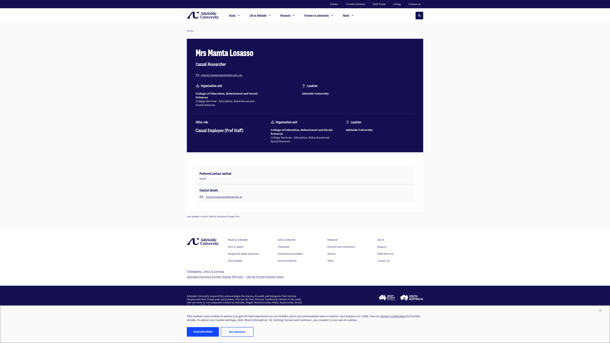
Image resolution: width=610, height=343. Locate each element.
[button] (600, 311)
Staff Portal (379, 4)
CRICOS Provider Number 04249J (265, 277)
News (330, 260)
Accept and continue (202, 331)
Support (382, 246)
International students (290, 253)
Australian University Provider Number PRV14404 (215, 277)
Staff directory (385, 253)
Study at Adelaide (238, 240)
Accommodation (287, 260)
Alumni (331, 253)
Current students (355, 4)
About (380, 240)
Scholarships (235, 260)
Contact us (414, 4)
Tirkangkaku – (205, 271)
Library (334, 4)
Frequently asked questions (243, 253)
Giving (397, 4)
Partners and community (341, 246)
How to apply (236, 246)
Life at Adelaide (286, 240)
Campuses (283, 246)
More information (237, 332)
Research (332, 240)
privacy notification (393, 316)
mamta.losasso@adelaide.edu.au (221, 75)
